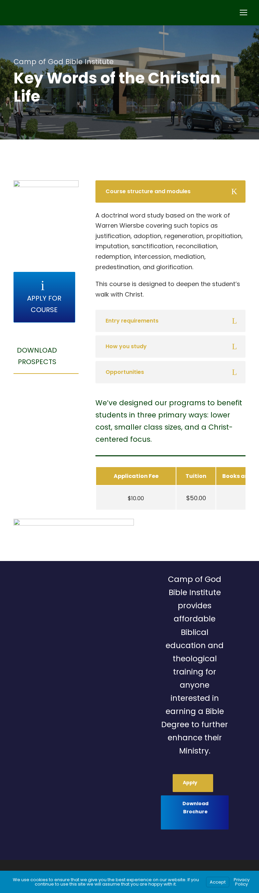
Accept (218, 882)
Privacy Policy (242, 881)
